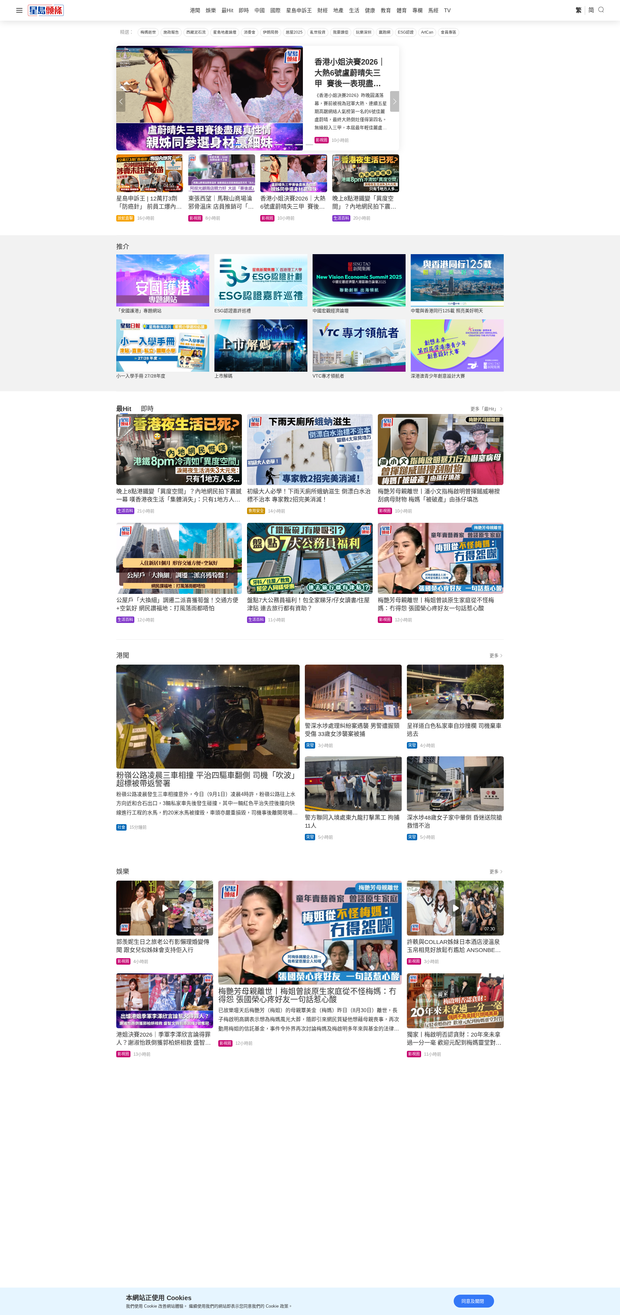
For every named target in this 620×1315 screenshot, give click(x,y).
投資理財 (341, 218)
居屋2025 (294, 32)
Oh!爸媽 (124, 218)
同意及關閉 (472, 1301)
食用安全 (256, 511)
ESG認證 (406, 32)
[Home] (46, 10)
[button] (394, 101)
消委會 (249, 32)
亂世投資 (318, 32)
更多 (494, 655)
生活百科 (125, 511)
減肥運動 (269, 218)
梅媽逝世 (148, 32)
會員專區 (448, 32)
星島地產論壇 (224, 32)
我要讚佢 (340, 32)
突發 (310, 745)
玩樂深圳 (363, 32)
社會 (193, 218)
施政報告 (171, 32)
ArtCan (427, 32)
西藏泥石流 (196, 32)
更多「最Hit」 (484, 408)
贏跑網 (384, 32)
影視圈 (385, 511)
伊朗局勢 (270, 32)
